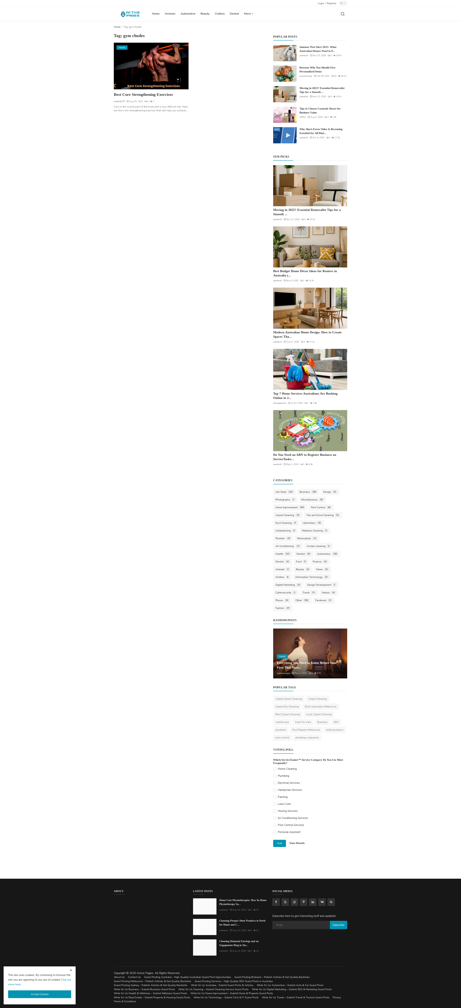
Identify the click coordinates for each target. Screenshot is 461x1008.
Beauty (205, 13)
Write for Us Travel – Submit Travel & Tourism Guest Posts (295, 997)
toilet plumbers (334, 730)
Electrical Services (289, 783)
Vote (279, 843)
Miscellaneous (312, 499)
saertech (303, 55)
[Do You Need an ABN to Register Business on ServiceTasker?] (310, 430)
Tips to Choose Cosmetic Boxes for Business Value (320, 110)
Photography (285, 499)
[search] (342, 13)
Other (301, 600)
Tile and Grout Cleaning (322, 515)
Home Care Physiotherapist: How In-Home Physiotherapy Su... (243, 902)
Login (321, 3)
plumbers (281, 730)
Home (156, 13)
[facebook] (276, 902)
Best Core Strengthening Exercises (143, 94)
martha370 (119, 101)
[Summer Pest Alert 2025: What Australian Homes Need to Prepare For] (285, 53)
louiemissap (305, 76)
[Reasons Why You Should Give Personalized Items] (285, 74)
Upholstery (311, 523)
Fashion (282, 608)
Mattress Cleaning (314, 530)
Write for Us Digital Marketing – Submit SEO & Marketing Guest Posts (292, 989)
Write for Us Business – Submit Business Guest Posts (144, 989)
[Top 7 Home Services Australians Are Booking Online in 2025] (310, 369)
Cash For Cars (303, 722)
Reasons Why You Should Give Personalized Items (317, 69)
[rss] (331, 902)
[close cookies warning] (71, 970)
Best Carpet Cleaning (288, 714)
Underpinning (285, 530)
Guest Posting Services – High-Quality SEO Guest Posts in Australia (234, 981)
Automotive (188, 13)
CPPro (302, 117)
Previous (280, 654)
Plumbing (283, 776)
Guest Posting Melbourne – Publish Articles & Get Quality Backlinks (152, 981)
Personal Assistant (289, 832)
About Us (119, 977)
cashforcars (282, 722)
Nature (328, 592)
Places (282, 600)
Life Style (284, 492)
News (322, 569)
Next (340, 654)
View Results (297, 843)
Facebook (323, 600)
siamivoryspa (283, 673)
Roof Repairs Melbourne (306, 730)
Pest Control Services (291, 825)
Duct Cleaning (286, 523)
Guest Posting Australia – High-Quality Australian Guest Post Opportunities (187, 977)
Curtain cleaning (318, 546)
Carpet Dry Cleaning (287, 706)
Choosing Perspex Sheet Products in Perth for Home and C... (242, 922)
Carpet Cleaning (287, 515)
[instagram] (294, 902)
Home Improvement (290, 507)
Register (331, 3)
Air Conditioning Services (293, 818)
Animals (170, 13)
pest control (282, 737)
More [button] (248, 13)
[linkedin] (313, 902)
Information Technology (311, 577)
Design (329, 492)
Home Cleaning (287, 769)
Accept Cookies (40, 994)
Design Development (321, 585)
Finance (319, 561)
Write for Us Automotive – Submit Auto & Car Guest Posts (290, 985)
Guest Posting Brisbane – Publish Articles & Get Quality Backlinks (272, 977)
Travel (308, 592)
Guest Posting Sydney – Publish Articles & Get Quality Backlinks (150, 985)
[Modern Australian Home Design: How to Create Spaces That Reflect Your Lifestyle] (310, 308)
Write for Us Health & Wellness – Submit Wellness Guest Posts (150, 993)
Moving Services (288, 811)
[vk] (322, 902)
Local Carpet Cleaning (319, 714)
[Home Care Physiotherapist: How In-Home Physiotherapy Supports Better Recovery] (204, 906)
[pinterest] (303, 902)
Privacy (337, 997)
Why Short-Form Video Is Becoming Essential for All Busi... (321, 131)
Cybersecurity (285, 592)
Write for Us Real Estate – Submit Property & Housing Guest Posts (152, 997)
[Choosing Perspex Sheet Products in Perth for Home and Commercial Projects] (204, 927)
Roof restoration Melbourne (321, 706)
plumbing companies (307, 737)
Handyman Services (290, 790)
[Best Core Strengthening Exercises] (151, 66)
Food (300, 561)
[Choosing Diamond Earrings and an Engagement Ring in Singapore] (204, 947)
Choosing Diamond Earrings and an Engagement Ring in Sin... (239, 943)
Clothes (220, 13)
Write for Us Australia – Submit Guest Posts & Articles (222, 985)
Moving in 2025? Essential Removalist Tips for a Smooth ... (321, 90)
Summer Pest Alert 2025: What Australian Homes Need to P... (317, 49)
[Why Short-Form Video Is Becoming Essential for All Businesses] (285, 135)
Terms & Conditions (125, 1001)
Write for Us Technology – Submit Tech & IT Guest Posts (226, 997)
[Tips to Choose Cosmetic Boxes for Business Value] (285, 115)
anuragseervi (279, 403)
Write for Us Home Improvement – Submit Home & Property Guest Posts (232, 993)
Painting (283, 797)
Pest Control (320, 507)
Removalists (306, 538)
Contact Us (134, 977)
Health (282, 554)
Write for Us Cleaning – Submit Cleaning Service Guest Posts (213, 989)
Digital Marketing (288, 585)
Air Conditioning (287, 546)
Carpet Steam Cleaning (289, 699)
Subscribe (338, 925)
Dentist (234, 13)
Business (308, 492)
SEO (336, 722)
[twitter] (285, 902)
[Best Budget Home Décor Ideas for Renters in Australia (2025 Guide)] (310, 246)
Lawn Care (284, 804)
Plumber (283, 538)
